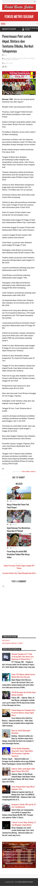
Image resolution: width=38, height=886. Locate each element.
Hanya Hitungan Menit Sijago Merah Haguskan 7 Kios (23, 787)
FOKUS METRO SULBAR (19, 16)
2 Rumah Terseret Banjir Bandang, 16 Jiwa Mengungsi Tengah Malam (24, 823)
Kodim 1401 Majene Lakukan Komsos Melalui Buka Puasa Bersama (23, 675)
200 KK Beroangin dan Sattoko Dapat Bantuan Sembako (24, 693)
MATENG (32, 58)
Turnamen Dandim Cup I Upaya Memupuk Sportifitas (19, 573)
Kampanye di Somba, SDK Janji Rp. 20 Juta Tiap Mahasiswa (24, 805)
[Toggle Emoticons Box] (3, 586)
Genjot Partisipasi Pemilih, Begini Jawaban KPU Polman (19, 566)
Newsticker (9, 29)
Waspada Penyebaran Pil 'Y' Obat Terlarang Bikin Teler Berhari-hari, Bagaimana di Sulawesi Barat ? (23, 656)
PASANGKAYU (8, 59)
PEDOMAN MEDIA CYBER (12, 643)
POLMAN (15, 59)
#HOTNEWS (7, 58)
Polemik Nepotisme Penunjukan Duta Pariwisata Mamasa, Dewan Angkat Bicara (23, 712)
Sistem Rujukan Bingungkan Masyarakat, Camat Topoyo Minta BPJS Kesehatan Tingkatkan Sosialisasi (22, 752)
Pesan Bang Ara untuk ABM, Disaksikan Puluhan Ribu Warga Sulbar (18, 554)
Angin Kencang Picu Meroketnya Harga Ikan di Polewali (18, 529)
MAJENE (14, 58)
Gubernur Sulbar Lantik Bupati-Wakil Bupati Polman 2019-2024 (23, 770)
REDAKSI (6, 640)
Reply (5, 55)
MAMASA (20, 58)
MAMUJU (26, 58)
